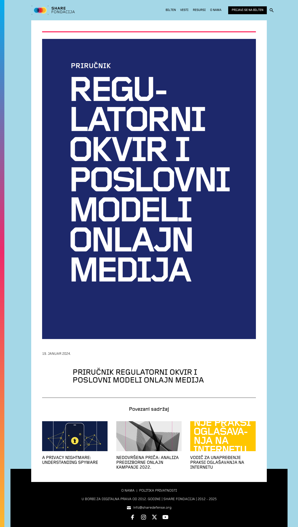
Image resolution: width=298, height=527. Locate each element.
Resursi (199, 10)
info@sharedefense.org (152, 508)
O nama (215, 10)
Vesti (184, 10)
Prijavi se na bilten (247, 10)
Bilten (171, 10)
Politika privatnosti (158, 490)
